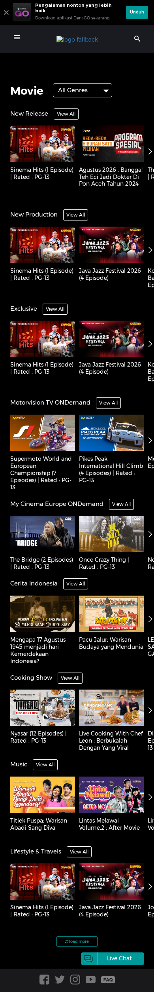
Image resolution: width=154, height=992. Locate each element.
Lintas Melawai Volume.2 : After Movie (109, 824)
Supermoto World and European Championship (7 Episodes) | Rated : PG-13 (41, 473)
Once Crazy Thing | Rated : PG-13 (104, 563)
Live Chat (119, 958)
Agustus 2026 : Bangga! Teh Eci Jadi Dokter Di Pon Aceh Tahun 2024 (111, 177)
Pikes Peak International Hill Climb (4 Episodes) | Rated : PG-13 (111, 469)
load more (78, 941)
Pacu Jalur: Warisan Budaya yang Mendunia (111, 643)
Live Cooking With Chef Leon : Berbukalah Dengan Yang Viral (111, 740)
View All (66, 114)
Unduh (137, 12)
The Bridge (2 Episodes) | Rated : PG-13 (41, 563)
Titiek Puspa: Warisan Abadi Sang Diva (38, 824)
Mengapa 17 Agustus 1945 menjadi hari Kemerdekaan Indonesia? (38, 650)
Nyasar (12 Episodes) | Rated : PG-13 (38, 737)
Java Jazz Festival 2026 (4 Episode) (110, 274)
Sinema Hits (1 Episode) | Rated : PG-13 (41, 173)
